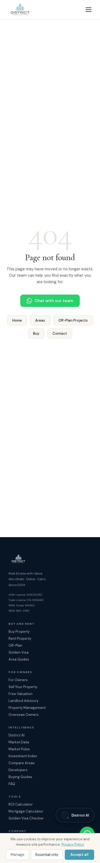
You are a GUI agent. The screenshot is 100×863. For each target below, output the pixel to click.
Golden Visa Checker (26, 818)
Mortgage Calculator (26, 811)
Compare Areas (22, 763)
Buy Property (19, 631)
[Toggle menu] (88, 9)
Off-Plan (15, 645)
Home (17, 320)
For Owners (18, 680)
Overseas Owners (24, 714)
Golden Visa (19, 652)
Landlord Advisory (23, 700)
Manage (17, 854)
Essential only (46, 854)
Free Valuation (21, 694)
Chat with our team (54, 300)
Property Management (27, 707)
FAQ (12, 784)
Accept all (79, 854)
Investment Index (23, 756)
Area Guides (19, 659)
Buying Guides (20, 777)
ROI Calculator (21, 804)
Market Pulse (19, 749)
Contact (60, 333)
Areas (40, 320)
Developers (18, 770)
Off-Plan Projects (73, 320)
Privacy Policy (73, 844)
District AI (17, 735)
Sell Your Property (23, 687)
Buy (36, 333)
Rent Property (20, 638)
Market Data (19, 742)
